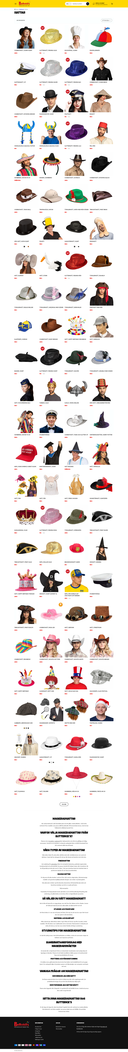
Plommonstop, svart (46, 114)
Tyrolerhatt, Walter (72, 371)
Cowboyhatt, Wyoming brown (24, 114)
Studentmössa (44, 435)
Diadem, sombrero (45, 178)
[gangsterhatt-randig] (78, 247)
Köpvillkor (37, 1033)
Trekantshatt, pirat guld (23, 562)
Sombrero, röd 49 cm (72, 791)
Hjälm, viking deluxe (72, 403)
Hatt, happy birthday (21, 691)
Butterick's (20, 1050)
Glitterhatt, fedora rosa (48, 530)
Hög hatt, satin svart (21, 241)
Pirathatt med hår (96, 307)
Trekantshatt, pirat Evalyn (23, 627)
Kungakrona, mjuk (20, 530)
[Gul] (73, 797)
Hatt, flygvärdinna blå (22, 403)
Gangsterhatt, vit (45, 757)
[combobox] (81, 4)
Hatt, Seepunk (69, 627)
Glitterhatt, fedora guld (48, 50)
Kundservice (38, 1026)
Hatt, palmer (43, 791)
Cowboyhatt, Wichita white (74, 659)
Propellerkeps (95, 50)
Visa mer (64, 804)
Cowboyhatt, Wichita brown (99, 659)
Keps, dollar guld (45, 562)
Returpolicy (38, 1035)
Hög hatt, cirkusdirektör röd (100, 403)
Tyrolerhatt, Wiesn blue (73, 307)
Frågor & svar (38, 1028)
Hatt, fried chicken (71, 498)
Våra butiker (59, 1028)
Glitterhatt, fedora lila (73, 146)
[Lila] (79, 797)
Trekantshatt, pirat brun (98, 209)
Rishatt (92, 114)
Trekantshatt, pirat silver (99, 530)
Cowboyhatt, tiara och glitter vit (76, 435)
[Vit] (26, 247)
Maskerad (21, 9)
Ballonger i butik (39, 1039)
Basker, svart (19, 371)
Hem (17, 9)
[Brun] (28, 247)
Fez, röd (92, 146)
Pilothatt (68, 114)
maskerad (57, 841)
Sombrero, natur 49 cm (22, 178)
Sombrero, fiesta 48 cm (97, 791)
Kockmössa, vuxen (71, 50)
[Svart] (24, 247)
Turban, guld (44, 403)
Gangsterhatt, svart (72, 241)
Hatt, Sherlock (95, 339)
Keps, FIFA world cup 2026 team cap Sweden (72, 594)
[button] (15, 4)
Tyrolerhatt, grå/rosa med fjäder (51, 307)
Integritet (37, 1031)
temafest (51, 841)
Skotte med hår (70, 723)
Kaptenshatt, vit (20, 82)
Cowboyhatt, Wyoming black (99, 178)
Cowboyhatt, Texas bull (22, 209)
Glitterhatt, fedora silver (48, 82)
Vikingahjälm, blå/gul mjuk (49, 146)
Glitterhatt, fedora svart (48, 371)
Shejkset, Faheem (20, 757)
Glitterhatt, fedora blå (73, 82)
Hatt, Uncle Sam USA (71, 691)
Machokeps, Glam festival (98, 691)
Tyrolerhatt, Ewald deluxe (23, 307)
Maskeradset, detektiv (47, 723)
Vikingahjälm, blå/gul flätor (24, 146)
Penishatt (93, 241)
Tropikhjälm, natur (46, 209)
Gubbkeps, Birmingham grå (23, 723)
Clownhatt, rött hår (46, 691)
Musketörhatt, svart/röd (98, 498)
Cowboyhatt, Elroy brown (48, 339)
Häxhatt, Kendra (95, 562)
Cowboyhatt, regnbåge (22, 659)
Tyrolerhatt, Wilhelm (97, 275)
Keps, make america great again (25, 466)
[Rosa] (77, 797)
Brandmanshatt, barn (72, 562)
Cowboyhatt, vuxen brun (98, 82)
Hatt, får (42, 498)
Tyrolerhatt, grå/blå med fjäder (101, 371)
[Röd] (75, 797)
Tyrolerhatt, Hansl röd (73, 757)
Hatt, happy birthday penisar (24, 594)
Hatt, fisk (17, 498)
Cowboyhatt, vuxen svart (23, 50)
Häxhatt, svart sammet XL (48, 594)
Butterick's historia (61, 1026)
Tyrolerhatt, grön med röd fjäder (77, 209)
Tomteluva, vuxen (96, 723)
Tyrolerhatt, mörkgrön (73, 530)
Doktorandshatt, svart (47, 466)
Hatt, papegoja (95, 466)
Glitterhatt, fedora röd (73, 275)
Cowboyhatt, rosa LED (47, 627)
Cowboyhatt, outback (72, 178)
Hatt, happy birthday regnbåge (75, 339)
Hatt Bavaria (69, 466)
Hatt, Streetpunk (95, 627)
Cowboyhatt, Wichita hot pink (49, 659)
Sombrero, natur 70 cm (22, 435)
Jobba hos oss (38, 1037)
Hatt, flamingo (19, 791)
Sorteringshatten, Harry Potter (101, 435)
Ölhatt (41, 241)
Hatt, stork (43, 275)
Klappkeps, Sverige (20, 339)
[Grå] (26, 728)
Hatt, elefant (18, 275)
